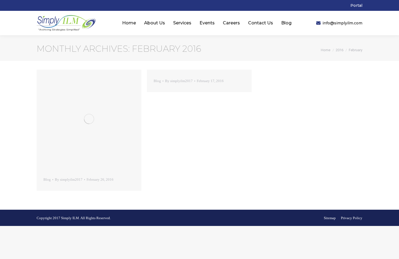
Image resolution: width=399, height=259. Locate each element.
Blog (47, 179)
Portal (356, 5)
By (69, 179)
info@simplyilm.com (342, 23)
